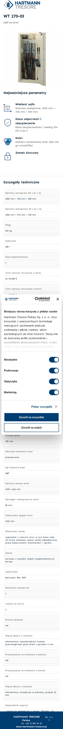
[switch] (54, 370)
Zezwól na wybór (31, 427)
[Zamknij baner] (58, 299)
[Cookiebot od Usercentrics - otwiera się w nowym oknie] (37, 299)
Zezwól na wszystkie (31, 417)
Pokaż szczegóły (41, 406)
